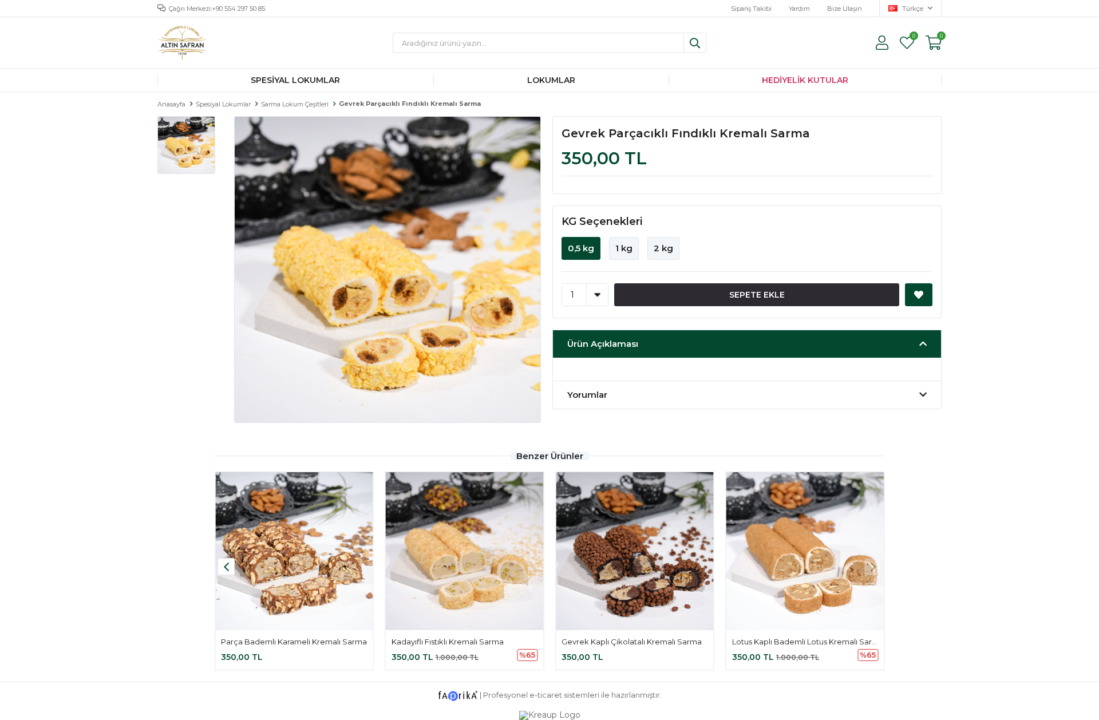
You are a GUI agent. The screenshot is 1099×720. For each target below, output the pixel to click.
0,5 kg (581, 248)
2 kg (663, 248)
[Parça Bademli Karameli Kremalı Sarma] (294, 551)
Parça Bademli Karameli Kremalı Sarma (294, 641)
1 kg (623, 248)
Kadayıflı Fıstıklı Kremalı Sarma (448, 641)
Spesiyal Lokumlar (295, 80)
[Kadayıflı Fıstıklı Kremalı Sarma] (465, 551)
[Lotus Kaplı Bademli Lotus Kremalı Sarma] (805, 551)
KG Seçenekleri (602, 221)
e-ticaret (545, 695)
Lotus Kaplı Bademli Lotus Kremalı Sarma (808, 641)
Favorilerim (913, 37)
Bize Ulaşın (844, 9)
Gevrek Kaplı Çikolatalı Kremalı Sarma (632, 641)
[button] (872, 566)
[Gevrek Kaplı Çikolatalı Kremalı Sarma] (635, 551)
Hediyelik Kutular (805, 80)
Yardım (799, 9)
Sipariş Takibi (751, 9)
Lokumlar (551, 80)
